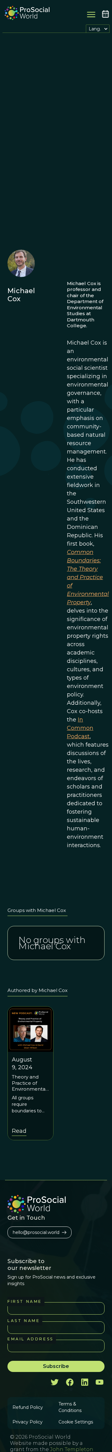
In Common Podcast (80, 728)
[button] (98, 29)
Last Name (23, 1320)
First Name (24, 1301)
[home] (25, 14)
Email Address (30, 1339)
